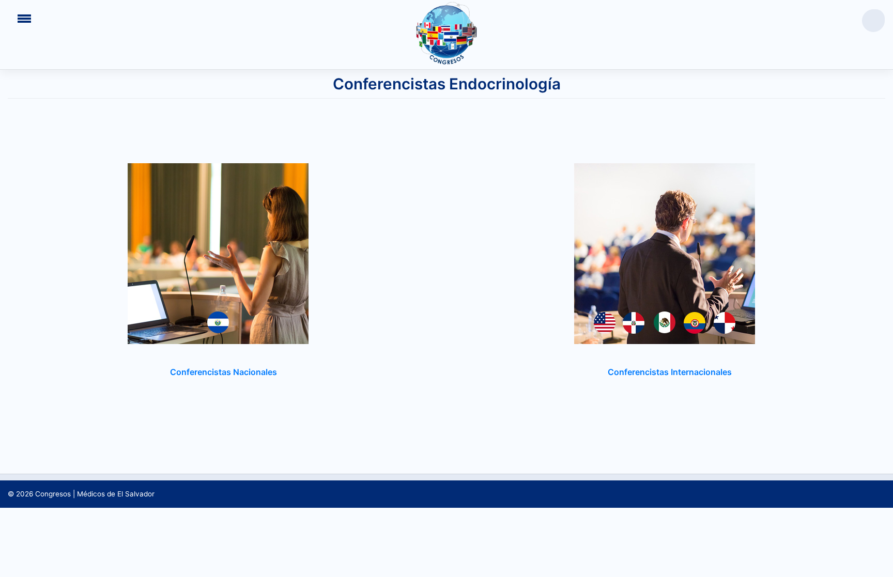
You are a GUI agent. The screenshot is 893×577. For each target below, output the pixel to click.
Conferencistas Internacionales (670, 372)
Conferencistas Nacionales (223, 372)
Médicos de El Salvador (116, 494)
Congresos (53, 494)
